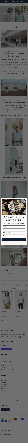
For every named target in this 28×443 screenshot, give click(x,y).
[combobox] (4, 236)
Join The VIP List (14, 239)
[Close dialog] (25, 199)
